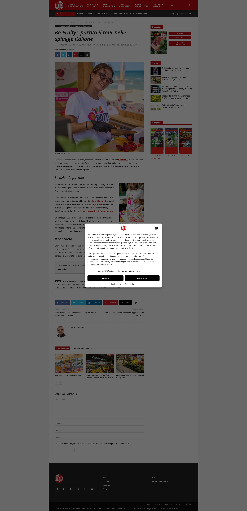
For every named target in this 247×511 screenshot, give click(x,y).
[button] (156, 228)
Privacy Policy (130, 284)
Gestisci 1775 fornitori (106, 271)
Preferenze (142, 278)
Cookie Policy (116, 284)
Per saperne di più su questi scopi (130, 271)
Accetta (105, 278)
